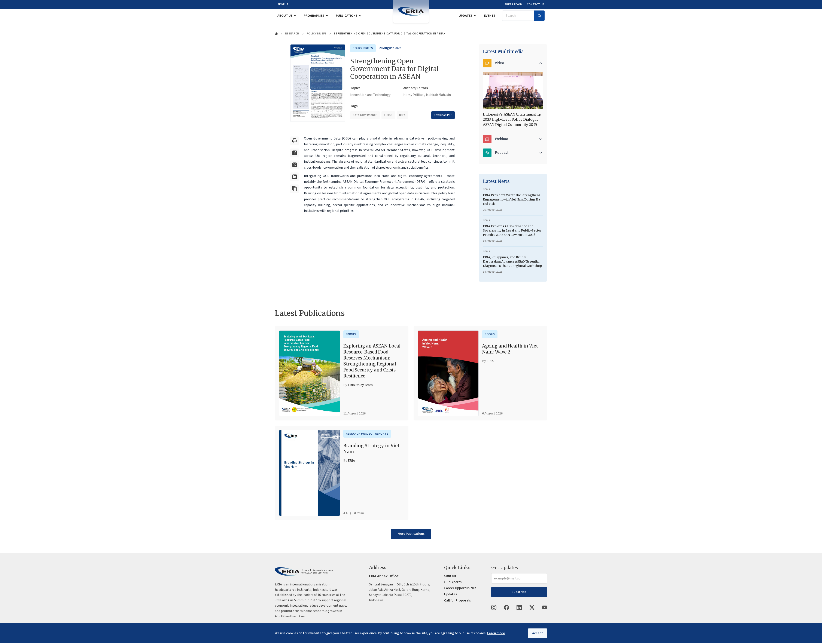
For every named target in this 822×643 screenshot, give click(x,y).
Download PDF (443, 115)
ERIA (490, 361)
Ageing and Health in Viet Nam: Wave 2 (510, 349)
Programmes (314, 15)
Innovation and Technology (370, 94)
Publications (346, 15)
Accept (537, 633)
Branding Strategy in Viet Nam (371, 448)
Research (292, 33)
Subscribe (519, 592)
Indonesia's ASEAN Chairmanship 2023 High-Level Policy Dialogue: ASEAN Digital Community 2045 (512, 119)
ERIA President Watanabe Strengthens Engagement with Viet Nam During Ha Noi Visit (511, 199)
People (282, 4)
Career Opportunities (460, 588)
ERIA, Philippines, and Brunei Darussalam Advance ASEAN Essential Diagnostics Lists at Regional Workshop (512, 261)
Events (489, 15)
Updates (465, 15)
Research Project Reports (367, 434)
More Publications (411, 533)
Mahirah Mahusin (438, 94)
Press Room (514, 4)
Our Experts (453, 582)
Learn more (496, 633)
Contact (450, 575)
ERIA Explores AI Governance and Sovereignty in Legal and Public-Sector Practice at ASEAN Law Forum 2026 (512, 230)
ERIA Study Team (360, 385)
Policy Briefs (317, 33)
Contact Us (536, 4)
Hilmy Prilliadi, (414, 94)
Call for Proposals (457, 600)
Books (351, 334)
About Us (285, 15)
